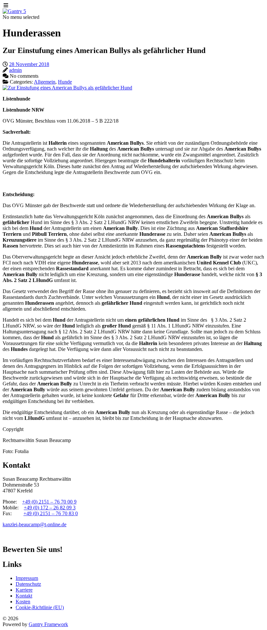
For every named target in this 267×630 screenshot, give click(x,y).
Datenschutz (28, 584)
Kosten (23, 601)
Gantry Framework (48, 624)
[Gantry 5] (14, 11)
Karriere (24, 590)
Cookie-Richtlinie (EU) (40, 607)
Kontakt (24, 595)
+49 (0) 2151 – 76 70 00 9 (49, 501)
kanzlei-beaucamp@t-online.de (34, 524)
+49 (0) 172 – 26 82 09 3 (50, 507)
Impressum (27, 578)
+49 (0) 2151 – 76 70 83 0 (50, 513)
